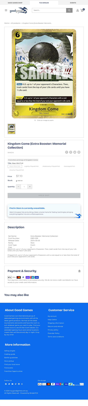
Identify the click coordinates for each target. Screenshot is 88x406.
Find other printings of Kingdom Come (23, 160)
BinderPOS (34, 393)
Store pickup (9, 361)
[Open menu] (6, 10)
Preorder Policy (53, 333)
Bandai (11, 152)
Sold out (44, 195)
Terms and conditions (56, 337)
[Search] (69, 10)
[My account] (78, 10)
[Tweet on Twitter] (74, 152)
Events (73, 3)
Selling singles (9, 351)
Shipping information (56, 323)
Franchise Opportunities (13, 371)
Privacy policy (53, 330)
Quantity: (11, 187)
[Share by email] (78, 152)
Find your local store (12, 364)
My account (52, 316)
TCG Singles (44, 3)
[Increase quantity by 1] (30, 186)
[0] (82, 10)
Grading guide (9, 354)
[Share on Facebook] (66, 152)
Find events (8, 368)
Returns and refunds (55, 326)
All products (15, 23)
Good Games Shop (15, 3)
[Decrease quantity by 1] (18, 186)
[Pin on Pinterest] (70, 152)
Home (6, 23)
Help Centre (52, 320)
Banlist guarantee (11, 358)
